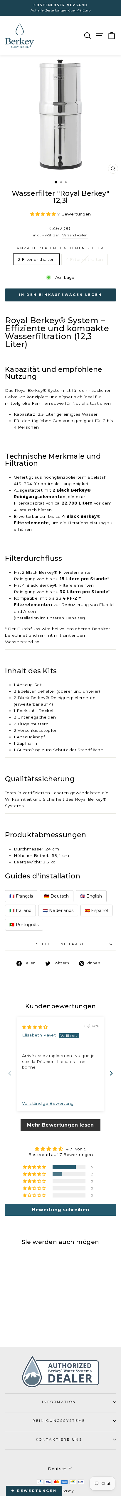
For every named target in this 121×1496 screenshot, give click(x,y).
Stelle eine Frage (60, 944)
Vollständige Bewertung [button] (48, 1103)
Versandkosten (75, 235)
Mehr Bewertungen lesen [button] (60, 1125)
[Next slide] (111, 1073)
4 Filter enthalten (84, 259)
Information (59, 1402)
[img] (35, 1027)
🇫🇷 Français (21, 896)
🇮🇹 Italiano (20, 910)
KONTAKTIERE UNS (59, 1439)
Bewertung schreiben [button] (60, 1210)
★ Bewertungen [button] (34, 1491)
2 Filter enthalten (36, 259)
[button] (43, 214)
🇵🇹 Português (24, 924)
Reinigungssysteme (59, 1421)
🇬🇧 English (91, 896)
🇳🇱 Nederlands (58, 910)
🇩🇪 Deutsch (56, 896)
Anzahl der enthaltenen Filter (60, 248)
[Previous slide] (9, 1073)
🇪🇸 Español (96, 910)
